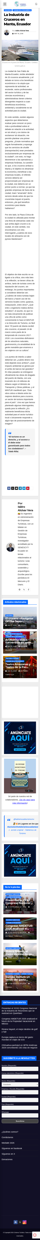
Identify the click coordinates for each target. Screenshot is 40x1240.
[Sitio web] (19, 589)
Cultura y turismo (12, 658)
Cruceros (8, 10)
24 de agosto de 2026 (17, 983)
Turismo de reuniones (13, 897)
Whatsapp (5, 1112)
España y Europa (27, 974)
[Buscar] (36, 4)
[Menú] (5, 4)
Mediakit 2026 (8, 1143)
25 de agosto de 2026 (17, 907)
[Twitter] (24, 589)
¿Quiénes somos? (10, 1132)
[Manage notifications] (35, 1235)
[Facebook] (28, 589)
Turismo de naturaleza (14, 634)
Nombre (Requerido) (9, 1065)
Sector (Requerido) (8, 1081)
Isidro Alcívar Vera (22, 31)
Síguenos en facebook (12, 1148)
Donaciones (7, 1159)
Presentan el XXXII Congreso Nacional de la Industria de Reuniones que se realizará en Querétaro (19, 1010)
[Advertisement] (20, 258)
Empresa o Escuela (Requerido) (13, 1089)
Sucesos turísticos (13, 894)
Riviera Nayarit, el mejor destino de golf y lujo (20, 954)
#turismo (11, 827)
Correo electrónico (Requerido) (13, 1073)
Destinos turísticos (13, 948)
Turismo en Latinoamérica (22, 10)
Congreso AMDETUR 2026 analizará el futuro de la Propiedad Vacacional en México (19, 1021)
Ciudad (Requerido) (9, 1097)
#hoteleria (20, 827)
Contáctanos (7, 1137)
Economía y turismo (13, 974)
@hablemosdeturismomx (23, 819)
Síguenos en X (8, 1154)
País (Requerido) (8, 1104)
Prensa (23, 625)
